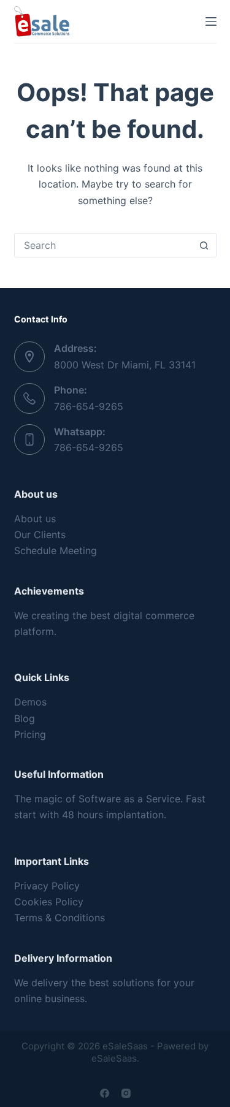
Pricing (30, 734)
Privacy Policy (47, 886)
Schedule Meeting (55, 550)
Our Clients (40, 534)
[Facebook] (104, 1093)
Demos (30, 702)
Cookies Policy (48, 902)
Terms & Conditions (59, 917)
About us (35, 518)
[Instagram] (126, 1093)
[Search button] (204, 245)
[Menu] (211, 21)
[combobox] (104, 245)
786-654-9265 (88, 406)
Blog (24, 718)
